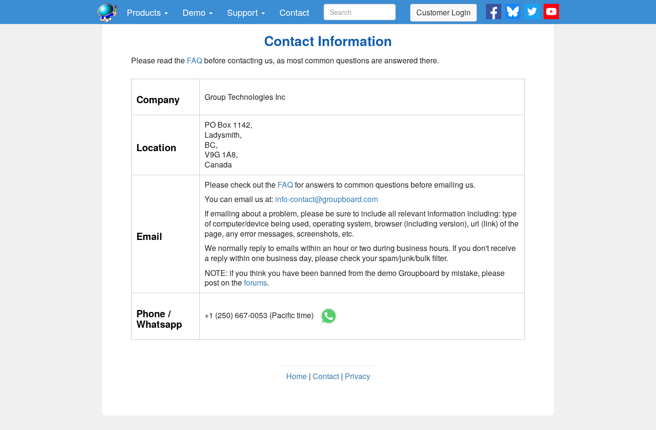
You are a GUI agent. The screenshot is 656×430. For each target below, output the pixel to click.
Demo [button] (195, 12)
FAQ (194, 60)
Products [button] (145, 12)
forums (255, 282)
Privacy (357, 376)
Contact (294, 12)
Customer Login (443, 12)
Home (296, 376)
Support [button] (243, 12)
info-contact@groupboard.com (326, 198)
